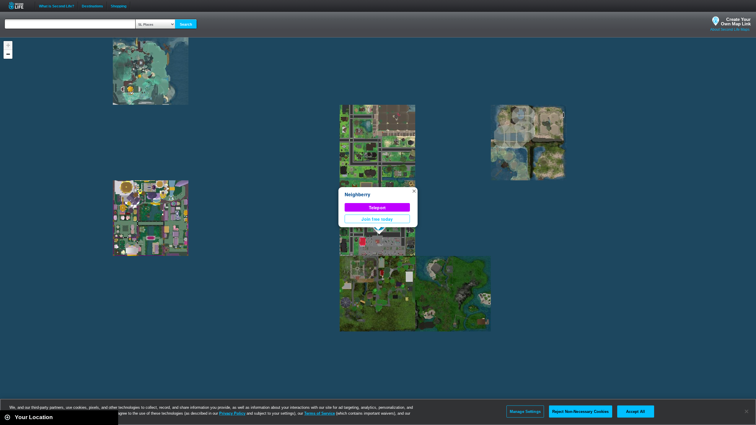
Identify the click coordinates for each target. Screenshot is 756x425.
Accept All (635, 411)
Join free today (377, 219)
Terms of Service (319, 413)
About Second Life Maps (730, 29)
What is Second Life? (56, 5)
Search (186, 24)
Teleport (377, 207)
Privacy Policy (232, 413)
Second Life (19, 5)
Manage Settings (525, 411)
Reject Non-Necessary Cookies (580, 411)
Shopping (118, 5)
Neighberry (357, 194)
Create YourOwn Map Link (736, 21)
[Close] (746, 411)
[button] (414, 190)
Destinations (92, 5)
